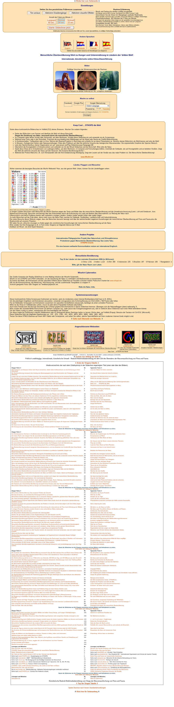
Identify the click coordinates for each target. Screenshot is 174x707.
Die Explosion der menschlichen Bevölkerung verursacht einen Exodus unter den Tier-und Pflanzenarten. (42, 483)
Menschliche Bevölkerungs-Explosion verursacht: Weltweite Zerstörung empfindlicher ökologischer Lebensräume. (45, 416)
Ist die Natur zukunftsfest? (98, 603)
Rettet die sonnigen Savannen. (99, 378)
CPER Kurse (57, 347)
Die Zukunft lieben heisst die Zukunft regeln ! (25, 561)
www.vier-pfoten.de (103, 661)
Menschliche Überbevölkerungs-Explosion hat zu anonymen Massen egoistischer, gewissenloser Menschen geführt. (45, 496)
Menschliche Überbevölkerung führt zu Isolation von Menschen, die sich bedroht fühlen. (37, 406)
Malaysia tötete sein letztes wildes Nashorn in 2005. (27, 635)
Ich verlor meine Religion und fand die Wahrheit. (104, 561)
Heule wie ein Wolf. (96, 412)
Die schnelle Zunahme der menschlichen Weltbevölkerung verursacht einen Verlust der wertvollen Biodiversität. (44, 461)
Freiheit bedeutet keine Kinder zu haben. (102, 421)
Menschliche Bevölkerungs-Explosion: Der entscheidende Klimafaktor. (32, 478)
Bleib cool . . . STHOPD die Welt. (100, 383)
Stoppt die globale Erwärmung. (99, 574)
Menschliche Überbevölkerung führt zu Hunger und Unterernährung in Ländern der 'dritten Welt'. (40, 485)
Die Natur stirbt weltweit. (97, 544)
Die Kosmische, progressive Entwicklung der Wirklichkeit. (106, 599)
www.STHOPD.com (24, 656)
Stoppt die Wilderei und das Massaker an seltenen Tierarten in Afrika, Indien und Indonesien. (39, 633)
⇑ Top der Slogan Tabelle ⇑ (87, 683)
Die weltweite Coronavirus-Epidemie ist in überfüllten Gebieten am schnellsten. (35, 482)
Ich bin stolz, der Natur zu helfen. (100, 408)
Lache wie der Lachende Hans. (99, 498)
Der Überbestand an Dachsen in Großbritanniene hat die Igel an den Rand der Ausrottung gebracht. (41, 434)
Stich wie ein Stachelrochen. (98, 526)
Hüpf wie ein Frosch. (96, 524)
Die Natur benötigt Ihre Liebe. (99, 476)
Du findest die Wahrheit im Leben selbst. (102, 542)
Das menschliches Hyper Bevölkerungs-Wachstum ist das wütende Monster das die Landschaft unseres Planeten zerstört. (47, 455)
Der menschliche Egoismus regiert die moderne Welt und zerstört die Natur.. (34, 592)
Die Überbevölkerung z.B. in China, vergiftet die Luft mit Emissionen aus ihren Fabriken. (37, 640)
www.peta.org (101, 658)
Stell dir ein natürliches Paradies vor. (101, 612)
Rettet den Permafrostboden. (99, 621)
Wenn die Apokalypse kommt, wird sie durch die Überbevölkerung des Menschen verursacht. (39, 463)
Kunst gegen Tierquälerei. (98, 457)
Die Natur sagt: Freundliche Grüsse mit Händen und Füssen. (108, 509)
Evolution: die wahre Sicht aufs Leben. (101, 585)
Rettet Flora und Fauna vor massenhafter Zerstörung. (106, 656)
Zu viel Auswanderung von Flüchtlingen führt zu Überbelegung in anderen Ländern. (36, 572)
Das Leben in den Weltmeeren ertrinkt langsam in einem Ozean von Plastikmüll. (35, 388)
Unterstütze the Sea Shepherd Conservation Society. (106, 463)
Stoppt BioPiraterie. (96, 403)
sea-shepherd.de (102, 654)
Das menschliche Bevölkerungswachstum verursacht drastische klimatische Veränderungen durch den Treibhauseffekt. (46, 559)
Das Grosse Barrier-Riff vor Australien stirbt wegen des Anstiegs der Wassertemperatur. (37, 467)
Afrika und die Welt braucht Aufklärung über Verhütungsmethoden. (110, 381)
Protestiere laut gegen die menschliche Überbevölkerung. (107, 605)
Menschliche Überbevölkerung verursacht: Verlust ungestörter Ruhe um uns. (34, 419)
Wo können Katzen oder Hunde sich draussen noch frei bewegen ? (110, 601)
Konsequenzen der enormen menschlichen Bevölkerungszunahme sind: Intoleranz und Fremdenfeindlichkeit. (44, 581)
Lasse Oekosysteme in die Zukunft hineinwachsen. (105, 583)
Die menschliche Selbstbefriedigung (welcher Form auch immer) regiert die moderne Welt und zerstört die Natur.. (44, 590)
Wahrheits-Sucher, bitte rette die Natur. (23, 533)
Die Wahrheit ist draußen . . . (98, 616)
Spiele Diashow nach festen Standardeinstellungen (87, 688)
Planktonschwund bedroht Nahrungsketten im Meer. (105, 385)
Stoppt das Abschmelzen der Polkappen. (102, 459)
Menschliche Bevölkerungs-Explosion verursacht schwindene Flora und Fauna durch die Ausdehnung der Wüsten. (45, 518)
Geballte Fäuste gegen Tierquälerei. (101, 485)
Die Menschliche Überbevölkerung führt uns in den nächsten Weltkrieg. (32, 412)
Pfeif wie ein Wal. (95, 494)
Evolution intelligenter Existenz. (99, 520)
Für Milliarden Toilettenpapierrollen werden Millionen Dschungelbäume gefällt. (34, 401)
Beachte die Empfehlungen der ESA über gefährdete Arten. (108, 434)
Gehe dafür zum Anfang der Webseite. (87, 430)
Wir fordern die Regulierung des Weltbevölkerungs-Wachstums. (108, 518)
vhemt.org (21, 660)
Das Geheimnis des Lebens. (98, 570)
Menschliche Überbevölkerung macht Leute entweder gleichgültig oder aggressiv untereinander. (40, 397)
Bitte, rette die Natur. (96, 425)
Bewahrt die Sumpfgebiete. (98, 590)
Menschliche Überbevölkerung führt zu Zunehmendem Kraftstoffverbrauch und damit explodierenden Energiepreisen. (46, 441)
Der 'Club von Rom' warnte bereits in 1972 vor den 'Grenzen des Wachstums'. (34, 654)
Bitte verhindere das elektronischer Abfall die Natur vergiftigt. (108, 538)
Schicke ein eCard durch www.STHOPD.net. (103, 394)
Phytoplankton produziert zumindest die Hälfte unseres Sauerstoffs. (110, 500)
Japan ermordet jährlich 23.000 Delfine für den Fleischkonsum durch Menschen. (35, 381)
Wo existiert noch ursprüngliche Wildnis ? (102, 535)
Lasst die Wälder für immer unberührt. (101, 369)
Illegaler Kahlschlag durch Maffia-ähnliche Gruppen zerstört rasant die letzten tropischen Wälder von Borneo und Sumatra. (48, 619)
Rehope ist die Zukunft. (97, 578)
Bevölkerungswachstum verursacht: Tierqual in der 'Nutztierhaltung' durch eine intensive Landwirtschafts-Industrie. (45, 601)
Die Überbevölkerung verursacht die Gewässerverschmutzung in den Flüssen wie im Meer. (38, 394)
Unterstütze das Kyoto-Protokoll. (99, 492)
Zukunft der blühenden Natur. (99, 588)
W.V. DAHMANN (103, 112)
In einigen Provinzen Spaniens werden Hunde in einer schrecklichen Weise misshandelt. (37, 509)
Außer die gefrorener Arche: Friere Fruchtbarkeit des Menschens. (109, 669)
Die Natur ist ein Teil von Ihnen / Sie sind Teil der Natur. (28, 425)
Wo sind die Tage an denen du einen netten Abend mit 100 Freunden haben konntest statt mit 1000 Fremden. (44, 628)
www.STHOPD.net (24, 671)
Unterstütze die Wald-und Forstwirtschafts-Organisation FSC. (108, 419)
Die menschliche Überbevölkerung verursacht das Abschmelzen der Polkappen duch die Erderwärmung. (42, 443)
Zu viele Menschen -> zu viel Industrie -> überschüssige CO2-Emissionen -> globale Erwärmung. (40, 540)
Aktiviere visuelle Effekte (83, 13)
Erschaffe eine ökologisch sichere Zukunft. (102, 453)
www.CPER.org (23, 663)
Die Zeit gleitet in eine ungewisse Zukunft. (102, 552)
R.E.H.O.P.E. (101, 660)
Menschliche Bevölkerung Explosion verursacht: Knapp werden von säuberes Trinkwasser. (38, 621)
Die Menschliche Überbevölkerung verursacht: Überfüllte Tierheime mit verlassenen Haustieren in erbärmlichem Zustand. (47, 570)
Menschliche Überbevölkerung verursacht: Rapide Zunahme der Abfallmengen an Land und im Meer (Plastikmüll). (45, 583)
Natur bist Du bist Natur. (97, 628)
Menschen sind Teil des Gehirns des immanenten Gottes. (107, 530)
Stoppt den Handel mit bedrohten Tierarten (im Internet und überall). (32, 578)
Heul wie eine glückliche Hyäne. (99, 414)
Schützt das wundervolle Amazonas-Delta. (102, 514)
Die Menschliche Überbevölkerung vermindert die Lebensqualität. (31, 512)
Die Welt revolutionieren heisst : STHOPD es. (103, 579)
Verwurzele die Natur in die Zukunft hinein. (102, 447)
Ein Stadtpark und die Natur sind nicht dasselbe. (104, 594)
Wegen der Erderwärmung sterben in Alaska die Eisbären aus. (30, 457)
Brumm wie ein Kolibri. (96, 390)
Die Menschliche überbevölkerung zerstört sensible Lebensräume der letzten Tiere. (36, 563)
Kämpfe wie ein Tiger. (96, 496)
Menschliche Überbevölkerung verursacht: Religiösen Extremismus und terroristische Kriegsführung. (41, 516)
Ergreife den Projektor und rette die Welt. (102, 581)
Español (107, 48)
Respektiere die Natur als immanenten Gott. (103, 630)
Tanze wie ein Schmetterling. (98, 465)
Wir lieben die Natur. (96, 426)
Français (93, 48)
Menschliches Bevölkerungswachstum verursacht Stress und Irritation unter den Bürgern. (38, 383)
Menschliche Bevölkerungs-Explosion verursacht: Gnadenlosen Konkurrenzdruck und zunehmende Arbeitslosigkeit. (45, 524)
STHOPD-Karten (26, 347)
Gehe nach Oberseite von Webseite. (87, 319)
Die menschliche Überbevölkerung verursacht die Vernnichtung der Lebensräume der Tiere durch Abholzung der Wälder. (47, 507)
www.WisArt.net (87, 157)
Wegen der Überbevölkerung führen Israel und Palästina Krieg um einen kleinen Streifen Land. (40, 588)
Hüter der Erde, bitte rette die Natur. (100, 396)
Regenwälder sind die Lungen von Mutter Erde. (104, 528)
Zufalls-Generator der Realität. (99, 416)
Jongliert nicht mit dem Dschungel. (100, 482)
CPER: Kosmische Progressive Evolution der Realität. (106, 671)
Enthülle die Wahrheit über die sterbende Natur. (104, 417)
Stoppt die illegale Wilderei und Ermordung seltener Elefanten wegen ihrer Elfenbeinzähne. (38, 579)
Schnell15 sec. (70, 21)
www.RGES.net (101, 652)
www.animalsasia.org (103, 667)
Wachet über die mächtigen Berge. (100, 461)
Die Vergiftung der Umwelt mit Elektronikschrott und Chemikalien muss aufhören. (113, 572)
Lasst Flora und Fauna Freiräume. (100, 388)
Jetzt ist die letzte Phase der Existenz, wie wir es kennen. (107, 480)
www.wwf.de (22, 658)
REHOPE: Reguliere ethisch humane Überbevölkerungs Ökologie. (109, 665)
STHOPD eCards (87, 243)
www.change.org (20, 669)
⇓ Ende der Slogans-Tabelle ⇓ (87, 363)
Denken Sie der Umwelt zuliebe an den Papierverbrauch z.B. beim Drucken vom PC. (36, 514)
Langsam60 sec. (51, 21)
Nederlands (80, 48)
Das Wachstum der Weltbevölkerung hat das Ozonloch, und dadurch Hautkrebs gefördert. (38, 569)
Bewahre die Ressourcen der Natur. (100, 450)
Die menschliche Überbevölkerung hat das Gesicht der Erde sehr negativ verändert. (36, 522)
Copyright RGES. (95, 569)
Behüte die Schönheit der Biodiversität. (101, 559)
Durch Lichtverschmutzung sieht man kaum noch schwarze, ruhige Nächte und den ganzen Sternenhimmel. (43, 526)
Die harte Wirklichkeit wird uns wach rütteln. (103, 596)
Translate (106, 109)
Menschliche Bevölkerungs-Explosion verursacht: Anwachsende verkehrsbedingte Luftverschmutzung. (41, 594)
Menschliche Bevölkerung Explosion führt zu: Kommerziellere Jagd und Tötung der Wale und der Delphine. (43, 469)
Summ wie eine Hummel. (97, 563)
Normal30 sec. (61, 21)
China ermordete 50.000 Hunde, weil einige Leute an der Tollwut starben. (33, 542)
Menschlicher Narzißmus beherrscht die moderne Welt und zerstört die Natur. (34, 623)
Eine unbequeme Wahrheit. (98, 467)
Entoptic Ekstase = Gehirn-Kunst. (100, 540)
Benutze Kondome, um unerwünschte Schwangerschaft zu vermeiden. (32, 494)
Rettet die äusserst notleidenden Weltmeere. (103, 565)
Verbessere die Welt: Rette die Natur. (101, 437)
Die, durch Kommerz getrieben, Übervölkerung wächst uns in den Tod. (32, 498)
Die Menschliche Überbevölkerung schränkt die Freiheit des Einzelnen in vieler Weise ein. (38, 399)
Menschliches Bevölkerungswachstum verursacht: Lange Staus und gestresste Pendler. (37, 528)
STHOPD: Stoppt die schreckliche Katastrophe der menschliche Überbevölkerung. (36, 650)
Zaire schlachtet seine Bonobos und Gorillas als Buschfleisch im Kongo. (33, 603)
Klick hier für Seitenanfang (87, 692)
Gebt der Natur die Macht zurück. (100, 623)
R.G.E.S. (152, 346)
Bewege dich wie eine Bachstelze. (100, 399)
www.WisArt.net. (95, 469)
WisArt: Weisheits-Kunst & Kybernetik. (23, 652)
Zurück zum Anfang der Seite (87, 357)
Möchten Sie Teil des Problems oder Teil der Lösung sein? (107, 648)
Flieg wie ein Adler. (95, 443)
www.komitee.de (102, 663)
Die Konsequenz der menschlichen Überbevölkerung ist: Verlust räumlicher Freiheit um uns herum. (40, 426)
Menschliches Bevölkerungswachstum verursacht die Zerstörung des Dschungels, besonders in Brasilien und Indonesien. (47, 538)
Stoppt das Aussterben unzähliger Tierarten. (103, 522)
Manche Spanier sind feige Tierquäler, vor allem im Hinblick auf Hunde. (32, 599)
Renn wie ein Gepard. (96, 397)
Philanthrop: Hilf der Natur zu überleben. (102, 633)
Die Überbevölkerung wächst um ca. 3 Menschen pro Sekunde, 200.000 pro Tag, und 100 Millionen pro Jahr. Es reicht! (47, 558)
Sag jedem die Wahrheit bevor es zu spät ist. (103, 376)
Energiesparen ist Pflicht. (97, 435)
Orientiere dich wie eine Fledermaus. (101, 401)
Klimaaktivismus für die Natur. (99, 554)
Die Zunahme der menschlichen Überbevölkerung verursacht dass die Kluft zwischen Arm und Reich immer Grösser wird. (47, 552)
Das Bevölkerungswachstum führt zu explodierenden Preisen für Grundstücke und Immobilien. (39, 417)
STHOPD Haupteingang (94, 346)
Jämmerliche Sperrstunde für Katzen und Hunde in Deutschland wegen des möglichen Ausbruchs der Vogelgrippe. (45, 414)
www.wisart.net (16, 678)
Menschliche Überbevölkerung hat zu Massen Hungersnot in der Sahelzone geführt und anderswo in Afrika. (43, 520)
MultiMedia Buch (128, 346)
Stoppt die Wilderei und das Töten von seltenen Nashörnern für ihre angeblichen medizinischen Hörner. (42, 396)
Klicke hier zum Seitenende (87, 1)
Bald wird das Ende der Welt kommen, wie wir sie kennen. (107, 455)
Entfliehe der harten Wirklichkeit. (99, 483)
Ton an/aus (35, 13)
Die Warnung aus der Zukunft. (99, 472)
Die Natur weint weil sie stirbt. (99, 558)
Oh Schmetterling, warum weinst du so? (102, 516)
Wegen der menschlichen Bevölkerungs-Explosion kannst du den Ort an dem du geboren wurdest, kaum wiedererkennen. (47, 465)
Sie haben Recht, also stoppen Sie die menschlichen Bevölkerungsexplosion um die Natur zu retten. (41, 435)
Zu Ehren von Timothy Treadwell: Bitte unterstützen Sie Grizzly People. (32, 459)
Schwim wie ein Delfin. (96, 406)
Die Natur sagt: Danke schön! (99, 592)
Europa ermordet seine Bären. (20, 642)
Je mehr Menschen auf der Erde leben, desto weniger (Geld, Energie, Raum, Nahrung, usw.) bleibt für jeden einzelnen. (47, 480)
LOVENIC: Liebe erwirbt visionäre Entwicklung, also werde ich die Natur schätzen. (36, 665)
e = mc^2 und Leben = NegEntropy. (100, 619)
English (67, 48)
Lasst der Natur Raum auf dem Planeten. (102, 445)
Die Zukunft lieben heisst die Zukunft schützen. (104, 373)
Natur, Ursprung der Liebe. (98, 503)
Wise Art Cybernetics (96, 678)
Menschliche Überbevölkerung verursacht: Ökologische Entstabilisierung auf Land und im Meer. (40, 453)
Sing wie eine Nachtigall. (97, 478)
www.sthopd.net (116, 281)
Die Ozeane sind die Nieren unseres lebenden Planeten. (107, 441)
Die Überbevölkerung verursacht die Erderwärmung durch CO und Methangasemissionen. (38, 445)
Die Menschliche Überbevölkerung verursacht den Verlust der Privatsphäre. (34, 471)
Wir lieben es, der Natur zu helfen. (100, 507)
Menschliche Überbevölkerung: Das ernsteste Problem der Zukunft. (31, 492)
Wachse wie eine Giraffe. (97, 471)
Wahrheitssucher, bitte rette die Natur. (101, 512)
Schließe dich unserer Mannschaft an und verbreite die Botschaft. (109, 625)
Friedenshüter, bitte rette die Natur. (22, 511)
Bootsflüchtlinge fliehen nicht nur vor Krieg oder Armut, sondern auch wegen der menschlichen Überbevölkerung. (45, 476)
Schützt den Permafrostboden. (99, 511)
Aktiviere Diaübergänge (56, 13)
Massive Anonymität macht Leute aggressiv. (24, 644)
